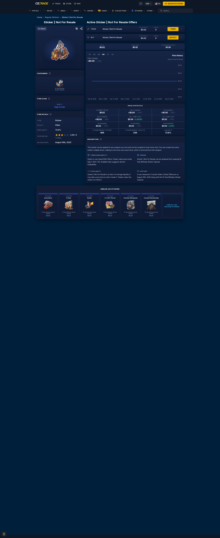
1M (94, 54)
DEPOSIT (173, 37)
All (112, 54)
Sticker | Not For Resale (72, 17)
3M (99, 54)
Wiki (79, 4)
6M (103, 54)
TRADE (173, 29)
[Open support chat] (140, 4)
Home (39, 17)
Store (68, 4)
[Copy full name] (76, 28)
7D (90, 54)
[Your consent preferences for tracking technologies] (4, 534)
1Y (108, 54)
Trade (57, 4)
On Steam (41, 29)
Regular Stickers (52, 17)
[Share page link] (81, 28)
